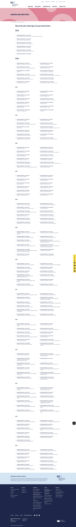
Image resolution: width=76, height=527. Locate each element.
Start (11, 22)
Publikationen (53, 1)
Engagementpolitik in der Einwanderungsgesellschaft (37, 494)
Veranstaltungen (47, 1)
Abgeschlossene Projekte (47, 503)
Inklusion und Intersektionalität (37, 502)
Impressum (12, 515)
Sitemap (21, 515)
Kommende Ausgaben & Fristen (60, 492)
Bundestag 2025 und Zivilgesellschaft (47, 493)
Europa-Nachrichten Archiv (59, 495)
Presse (57, 1)
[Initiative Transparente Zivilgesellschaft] (61, 521)
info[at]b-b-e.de (24, 519)
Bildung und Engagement (36, 489)
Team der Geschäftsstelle (14, 495)
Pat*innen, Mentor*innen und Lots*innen (48, 502)
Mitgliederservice (24, 492)
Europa (34, 499)
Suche (64, 1)
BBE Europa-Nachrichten (20, 22)
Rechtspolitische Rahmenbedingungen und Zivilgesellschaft (47, 490)
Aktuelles (42, 1)
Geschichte (12, 492)
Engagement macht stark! (47, 496)
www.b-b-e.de (24, 520)
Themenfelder (46, 6)
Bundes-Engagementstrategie (48, 499)
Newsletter (62, 6)
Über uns (30, 6)
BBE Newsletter (58, 489)
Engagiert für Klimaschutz (47, 498)
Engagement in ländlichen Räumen (38, 496)
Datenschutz (17, 515)
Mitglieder (38, 6)
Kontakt (60, 1)
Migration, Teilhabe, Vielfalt (37, 505)
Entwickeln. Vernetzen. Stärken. (15, 489)
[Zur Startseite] (14, 4)
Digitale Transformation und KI (37, 492)
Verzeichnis (23, 489)
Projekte (54, 6)
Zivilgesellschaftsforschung (37, 508)
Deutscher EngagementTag (48, 495)
